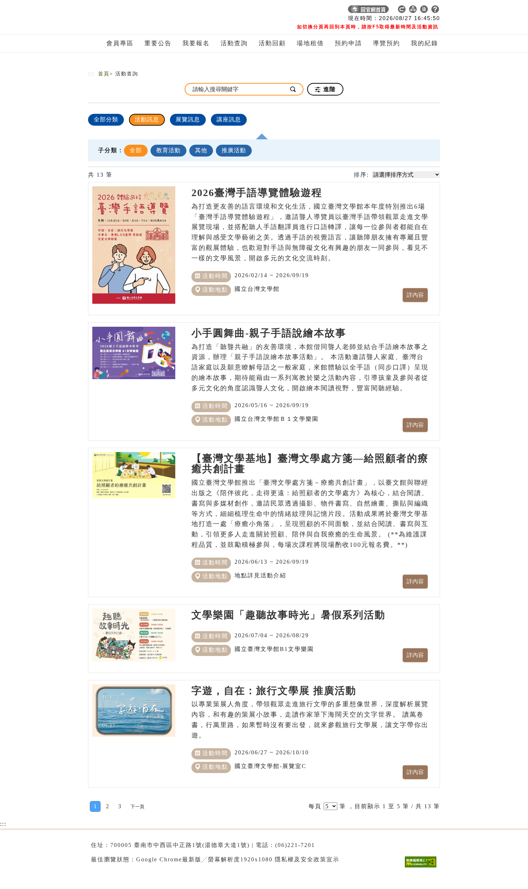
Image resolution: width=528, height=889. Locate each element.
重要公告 (158, 43)
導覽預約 (386, 43)
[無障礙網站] (422, 867)
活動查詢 (234, 43)
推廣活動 (234, 150)
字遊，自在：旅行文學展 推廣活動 (273, 690)
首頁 (104, 73)
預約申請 (348, 43)
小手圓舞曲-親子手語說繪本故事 (268, 333)
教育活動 (168, 150)
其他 (201, 150)
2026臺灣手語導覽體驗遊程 (256, 192)
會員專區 (120, 43)
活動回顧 (272, 43)
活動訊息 (147, 119)
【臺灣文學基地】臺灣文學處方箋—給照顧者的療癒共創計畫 (310, 464)
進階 (328, 89)
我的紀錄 (424, 43)
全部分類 (106, 119)
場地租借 (310, 43)
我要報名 (196, 43)
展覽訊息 (188, 119)
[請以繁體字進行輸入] (293, 89)
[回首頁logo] (138, 11)
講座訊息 (229, 119)
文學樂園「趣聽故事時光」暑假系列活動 (288, 614)
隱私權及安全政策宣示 (307, 859)
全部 (136, 150)
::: (91, 73)
